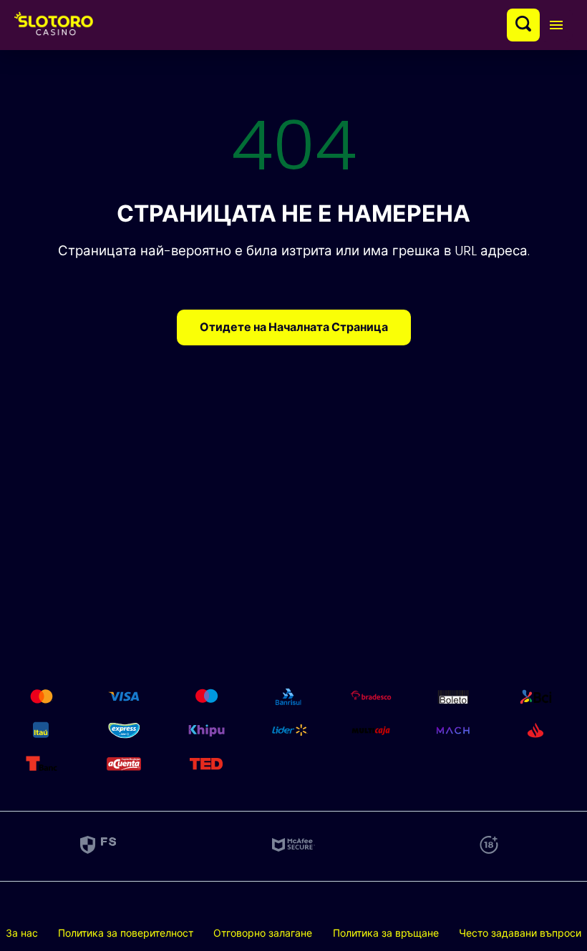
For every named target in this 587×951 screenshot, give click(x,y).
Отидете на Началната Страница (294, 327)
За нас (22, 933)
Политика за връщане (386, 933)
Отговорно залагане (262, 933)
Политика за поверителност (125, 933)
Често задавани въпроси (520, 933)
